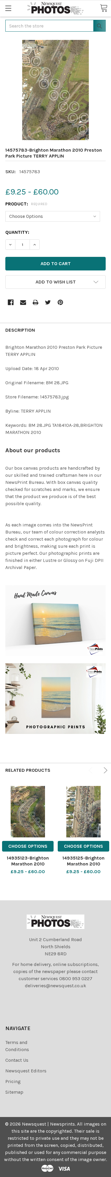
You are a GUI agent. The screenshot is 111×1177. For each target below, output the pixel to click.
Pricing (13, 1081)
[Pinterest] (60, 302)
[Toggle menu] (8, 8)
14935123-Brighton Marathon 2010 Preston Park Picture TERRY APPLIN (28, 866)
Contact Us (16, 1060)
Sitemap (14, 1092)
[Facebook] (10, 302)
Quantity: (17, 232)
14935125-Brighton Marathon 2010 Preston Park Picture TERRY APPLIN (83, 866)
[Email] (23, 302)
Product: (26, 204)
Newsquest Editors (25, 1071)
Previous (91, 770)
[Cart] (103, 8)
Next (104, 770)
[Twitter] (48, 302)
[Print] (35, 302)
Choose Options (27, 846)
